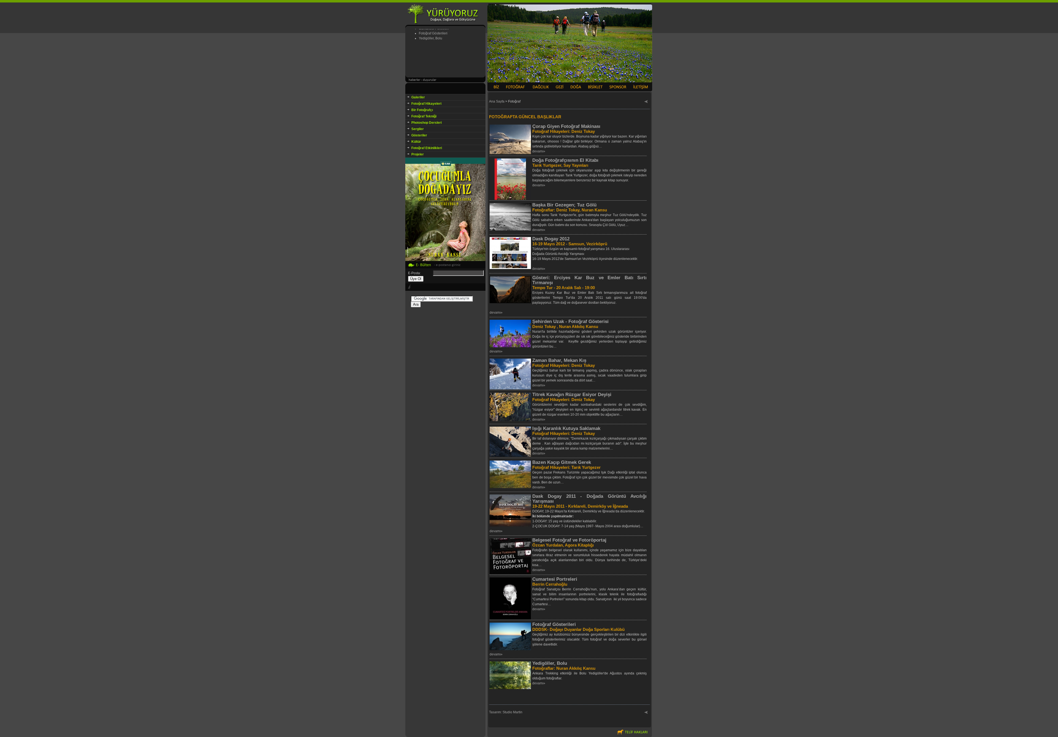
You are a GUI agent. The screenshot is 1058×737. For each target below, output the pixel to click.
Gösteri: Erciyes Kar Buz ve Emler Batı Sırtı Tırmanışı (589, 280)
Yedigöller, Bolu (549, 663)
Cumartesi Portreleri (554, 579)
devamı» (538, 151)
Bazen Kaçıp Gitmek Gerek (561, 462)
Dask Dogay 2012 (551, 238)
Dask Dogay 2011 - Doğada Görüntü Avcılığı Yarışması (589, 499)
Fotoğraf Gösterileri (554, 624)
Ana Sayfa (496, 101)
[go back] (646, 102)
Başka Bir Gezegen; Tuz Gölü (564, 205)
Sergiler (417, 129)
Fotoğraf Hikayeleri (426, 104)
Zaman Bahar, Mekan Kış (559, 360)
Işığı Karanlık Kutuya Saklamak (566, 428)
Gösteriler (419, 135)
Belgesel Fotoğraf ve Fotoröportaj (569, 540)
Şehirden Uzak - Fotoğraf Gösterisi (570, 321)
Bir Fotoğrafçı (422, 110)
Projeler (417, 154)
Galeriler (418, 97)
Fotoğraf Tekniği (423, 116)
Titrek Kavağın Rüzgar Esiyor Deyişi (571, 394)
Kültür (416, 142)
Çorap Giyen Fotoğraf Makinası (566, 126)
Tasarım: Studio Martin (505, 712)
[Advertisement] (445, 390)
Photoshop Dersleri (426, 123)
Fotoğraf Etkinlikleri (426, 148)
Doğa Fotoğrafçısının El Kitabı (565, 160)
